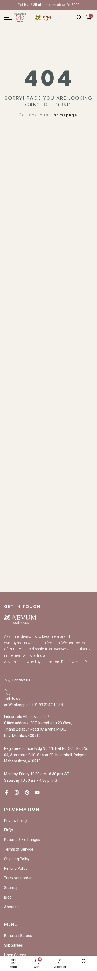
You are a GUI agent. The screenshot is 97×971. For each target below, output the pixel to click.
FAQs (8, 830)
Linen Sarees (15, 955)
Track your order (18, 878)
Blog (8, 897)
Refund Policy (15, 868)
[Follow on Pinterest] (27, 792)
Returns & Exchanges (22, 839)
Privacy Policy (15, 820)
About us (11, 907)
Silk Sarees (13, 945)
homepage (65, 115)
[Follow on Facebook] (6, 792)
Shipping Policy (17, 859)
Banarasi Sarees (18, 935)
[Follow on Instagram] (16, 792)
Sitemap (11, 887)
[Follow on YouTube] (37, 792)
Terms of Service (18, 849)
